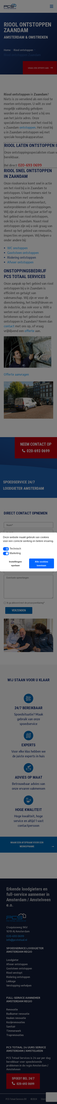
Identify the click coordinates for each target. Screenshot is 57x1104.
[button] (6, 549)
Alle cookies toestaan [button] (41, 563)
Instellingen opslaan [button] (15, 563)
